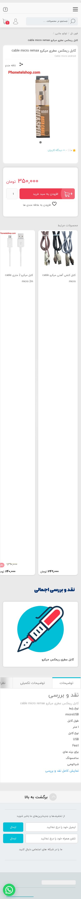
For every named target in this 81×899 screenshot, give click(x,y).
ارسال (13, 827)
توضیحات (66, 683)
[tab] (66, 682)
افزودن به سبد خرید (45, 193)
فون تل (74, 33)
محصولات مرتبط (68, 225)
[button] (9, 890)
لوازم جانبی (61, 33)
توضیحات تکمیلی (32, 683)
